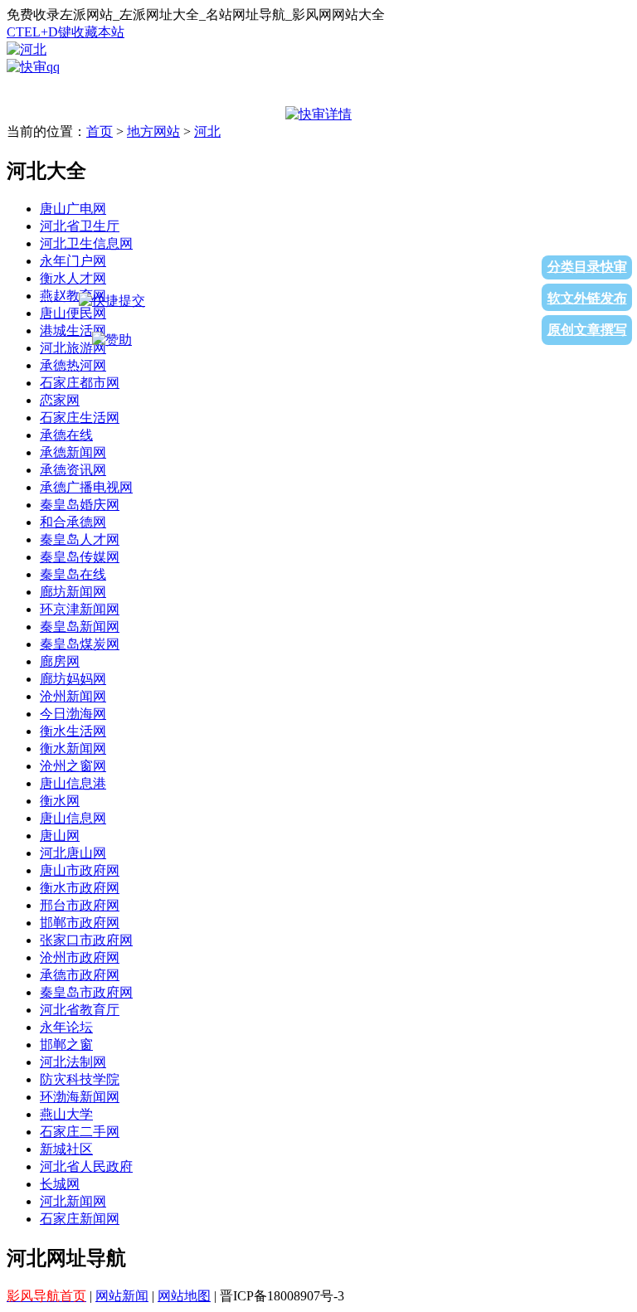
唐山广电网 (73, 209)
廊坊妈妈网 (73, 679)
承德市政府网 (79, 975)
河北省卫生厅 (79, 226)
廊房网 (60, 661)
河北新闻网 (73, 1201)
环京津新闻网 (79, 609)
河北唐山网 (73, 853)
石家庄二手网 (79, 1132)
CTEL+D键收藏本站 (65, 32)
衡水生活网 (73, 731)
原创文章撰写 (587, 330)
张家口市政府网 (86, 940)
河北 (207, 131)
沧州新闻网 (73, 696)
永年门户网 (73, 261)
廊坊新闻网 (73, 592)
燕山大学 (66, 1114)
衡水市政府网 (79, 888)
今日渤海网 (73, 714)
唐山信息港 (73, 783)
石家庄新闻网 (79, 1219)
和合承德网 (73, 522)
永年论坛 (66, 1027)
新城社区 (66, 1149)
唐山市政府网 (79, 870)
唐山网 (60, 836)
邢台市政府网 (79, 905)
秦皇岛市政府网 (86, 992)
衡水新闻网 (73, 748)
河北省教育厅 (79, 1010)
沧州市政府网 (79, 957)
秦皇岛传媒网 (79, 557)
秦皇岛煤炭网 (79, 644)
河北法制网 (73, 1062)
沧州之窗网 (73, 766)
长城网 (60, 1184)
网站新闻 (121, 1296)
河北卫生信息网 (86, 243)
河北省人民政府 (86, 1166)
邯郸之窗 (66, 1044)
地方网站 (153, 131)
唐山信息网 (73, 818)
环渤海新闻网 (79, 1097)
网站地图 (184, 1296)
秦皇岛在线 (73, 574)
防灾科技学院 (79, 1079)
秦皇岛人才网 (79, 539)
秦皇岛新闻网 (79, 627)
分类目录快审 (587, 267)
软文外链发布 (587, 298)
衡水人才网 (73, 278)
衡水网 (60, 801)
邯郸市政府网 (79, 923)
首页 (99, 131)
